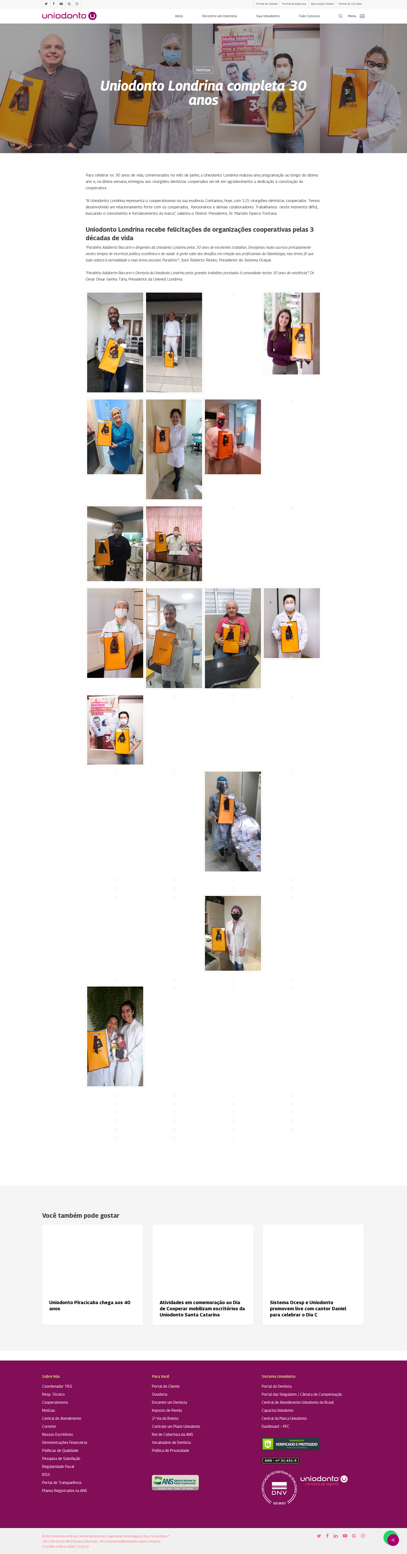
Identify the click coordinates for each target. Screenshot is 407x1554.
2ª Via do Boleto (165, 1418)
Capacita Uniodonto (277, 1410)
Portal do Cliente (166, 1386)
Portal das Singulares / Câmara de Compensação (302, 1394)
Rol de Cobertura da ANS (172, 1434)
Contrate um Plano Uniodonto (176, 1426)
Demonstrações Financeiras (64, 1442)
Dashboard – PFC (275, 1426)
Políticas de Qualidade (60, 1450)
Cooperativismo (55, 1402)
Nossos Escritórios (57, 1434)
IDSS (46, 1474)
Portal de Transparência (61, 1482)
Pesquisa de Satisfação (61, 1458)
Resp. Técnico (53, 1394)
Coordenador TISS (57, 1386)
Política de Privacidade (170, 1450)
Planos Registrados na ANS (64, 1490)
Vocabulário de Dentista (171, 1442)
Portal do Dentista (277, 1386)
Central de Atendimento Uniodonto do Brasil (298, 1402)
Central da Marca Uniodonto (284, 1418)
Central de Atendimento (61, 1418)
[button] (356, 16)
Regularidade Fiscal (58, 1466)
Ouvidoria (159, 1394)
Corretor (49, 1426)
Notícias (203, 70)
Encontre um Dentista (169, 1402)
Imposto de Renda (167, 1410)
